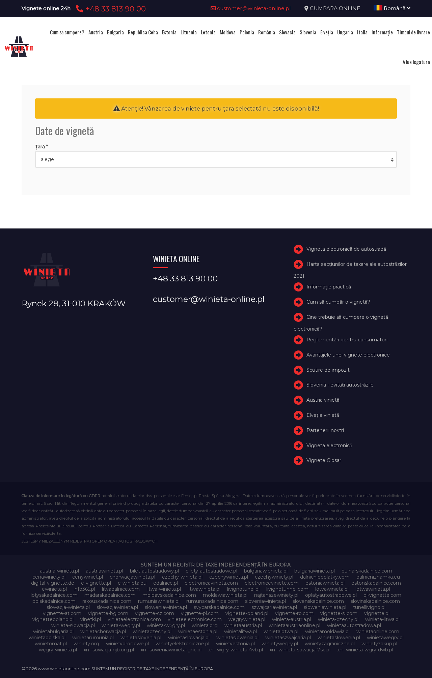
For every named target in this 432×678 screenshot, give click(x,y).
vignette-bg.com (108, 613)
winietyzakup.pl (379, 644)
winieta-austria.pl (291, 619)
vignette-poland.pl (246, 613)
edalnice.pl (165, 583)
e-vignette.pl (96, 583)
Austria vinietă (323, 400)
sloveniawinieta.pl (265, 601)
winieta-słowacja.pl (73, 625)
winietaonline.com (377, 631)
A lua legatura (416, 61)
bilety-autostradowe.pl (211, 571)
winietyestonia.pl (235, 644)
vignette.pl (376, 613)
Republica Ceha (143, 32)
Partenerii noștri (325, 430)
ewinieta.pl (54, 589)
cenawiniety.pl (48, 577)
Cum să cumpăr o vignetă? (338, 302)
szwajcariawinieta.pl (274, 607)
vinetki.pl (90, 619)
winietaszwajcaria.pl (288, 638)
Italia (362, 32)
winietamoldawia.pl (327, 631)
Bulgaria (115, 32)
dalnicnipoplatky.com (325, 577)
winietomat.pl (51, 644)
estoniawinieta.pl (325, 583)
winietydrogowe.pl (127, 644)
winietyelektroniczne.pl (182, 644)
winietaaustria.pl (243, 625)
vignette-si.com (338, 613)
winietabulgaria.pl (53, 631)
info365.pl (84, 589)
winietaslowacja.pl (189, 638)
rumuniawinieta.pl (159, 601)
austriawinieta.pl (104, 571)
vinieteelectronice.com (195, 619)
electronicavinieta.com (211, 583)
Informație (382, 32)
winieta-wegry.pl (121, 625)
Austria (95, 32)
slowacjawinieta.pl (117, 607)
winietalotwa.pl (281, 631)
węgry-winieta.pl (58, 650)
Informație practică (328, 287)
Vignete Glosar (323, 460)
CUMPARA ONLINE (335, 8)
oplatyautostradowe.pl (331, 595)
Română (394, 8)
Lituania (189, 32)
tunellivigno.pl (369, 607)
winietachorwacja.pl (103, 631)
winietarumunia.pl (93, 638)
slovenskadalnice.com (318, 601)
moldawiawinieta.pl (225, 595)
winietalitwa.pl (240, 631)
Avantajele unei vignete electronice (348, 355)
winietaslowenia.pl (237, 638)
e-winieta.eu (132, 583)
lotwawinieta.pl (372, 589)
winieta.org (205, 625)
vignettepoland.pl (53, 619)
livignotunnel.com (287, 589)
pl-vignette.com (382, 595)
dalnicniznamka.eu (378, 577)
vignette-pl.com (200, 613)
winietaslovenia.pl (140, 638)
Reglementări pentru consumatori (346, 340)
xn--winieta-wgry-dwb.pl (365, 650)
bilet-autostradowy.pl (154, 571)
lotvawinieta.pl (332, 589)
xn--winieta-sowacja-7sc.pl (300, 650)
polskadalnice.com (54, 601)
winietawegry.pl (385, 638)
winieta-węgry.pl (166, 625)
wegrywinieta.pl (246, 619)
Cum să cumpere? (67, 32)
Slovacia (287, 32)
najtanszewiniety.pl (276, 595)
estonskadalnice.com (376, 583)
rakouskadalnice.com (106, 601)
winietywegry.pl (280, 644)
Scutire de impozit (328, 370)
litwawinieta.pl (204, 589)
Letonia (208, 32)
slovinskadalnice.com (375, 601)
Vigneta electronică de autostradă (346, 249)
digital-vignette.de (52, 583)
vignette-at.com (62, 613)
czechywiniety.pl (274, 577)
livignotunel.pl (243, 589)
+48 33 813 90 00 (114, 8)
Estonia (169, 32)
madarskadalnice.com (110, 595)
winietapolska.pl (47, 638)
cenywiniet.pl (87, 577)
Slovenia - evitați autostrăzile (340, 385)
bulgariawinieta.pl (314, 571)
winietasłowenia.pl (339, 638)
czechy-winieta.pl (182, 577)
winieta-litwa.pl (382, 619)
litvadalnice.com (121, 589)
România (266, 32)
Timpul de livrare (413, 32)
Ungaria (345, 32)
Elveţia (326, 32)
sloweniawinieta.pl (166, 607)
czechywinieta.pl (228, 577)
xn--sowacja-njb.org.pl (109, 650)
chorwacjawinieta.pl (132, 577)
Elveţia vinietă (322, 415)
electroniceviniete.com (272, 583)
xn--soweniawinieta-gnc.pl (171, 650)
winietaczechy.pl (152, 631)
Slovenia (308, 32)
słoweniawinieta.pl (325, 607)
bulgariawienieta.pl (266, 571)
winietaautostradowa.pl (354, 625)
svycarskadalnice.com (219, 607)
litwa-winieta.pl (163, 589)
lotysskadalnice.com (54, 595)
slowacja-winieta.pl (68, 607)
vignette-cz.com (154, 613)
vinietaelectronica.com (134, 619)
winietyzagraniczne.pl (330, 644)
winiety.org (86, 644)
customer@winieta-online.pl (253, 8)
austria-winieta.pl (59, 571)
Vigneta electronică (329, 445)
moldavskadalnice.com (169, 595)
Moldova (228, 32)
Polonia (247, 32)
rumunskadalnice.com (212, 601)
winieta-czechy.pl (338, 619)
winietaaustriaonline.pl (294, 625)
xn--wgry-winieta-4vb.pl (235, 650)
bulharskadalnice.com (367, 571)
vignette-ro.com (294, 613)
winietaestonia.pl (197, 631)
